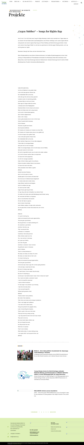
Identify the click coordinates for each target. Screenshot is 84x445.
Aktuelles (74, 1)
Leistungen (45, 1)
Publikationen (55, 1)
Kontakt (76, 4)
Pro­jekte (37, 1)
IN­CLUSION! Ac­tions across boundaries (45, 390)
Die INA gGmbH (34, 429)
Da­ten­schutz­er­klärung (56, 426)
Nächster (53, 412)
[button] (81, 3)
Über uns (16, 1)
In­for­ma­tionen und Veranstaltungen (34, 433)
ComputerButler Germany (17, 443)
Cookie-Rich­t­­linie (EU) (56, 431)
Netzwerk (65, 1)
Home (10, 1)
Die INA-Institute (27, 1)
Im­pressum (53, 429)
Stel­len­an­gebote (34, 435)
